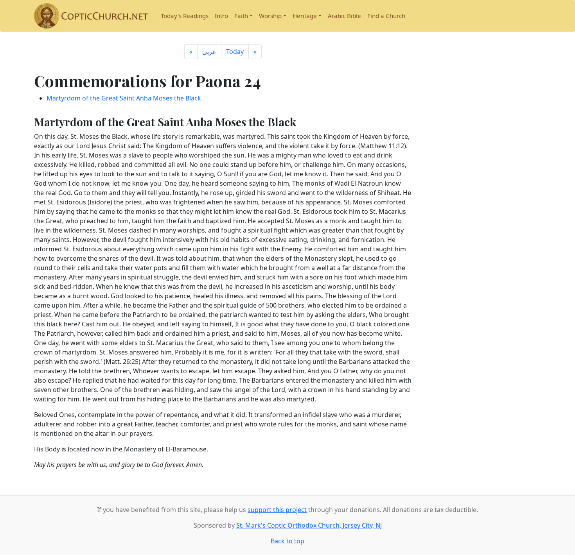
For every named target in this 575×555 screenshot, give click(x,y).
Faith (241, 16)
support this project (277, 509)
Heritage (305, 16)
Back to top (287, 541)
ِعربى (209, 51)
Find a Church (386, 16)
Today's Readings (184, 16)
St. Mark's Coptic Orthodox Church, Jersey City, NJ (309, 525)
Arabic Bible (344, 16)
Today (235, 51)
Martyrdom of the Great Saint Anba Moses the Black (124, 98)
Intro (221, 16)
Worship (270, 16)
